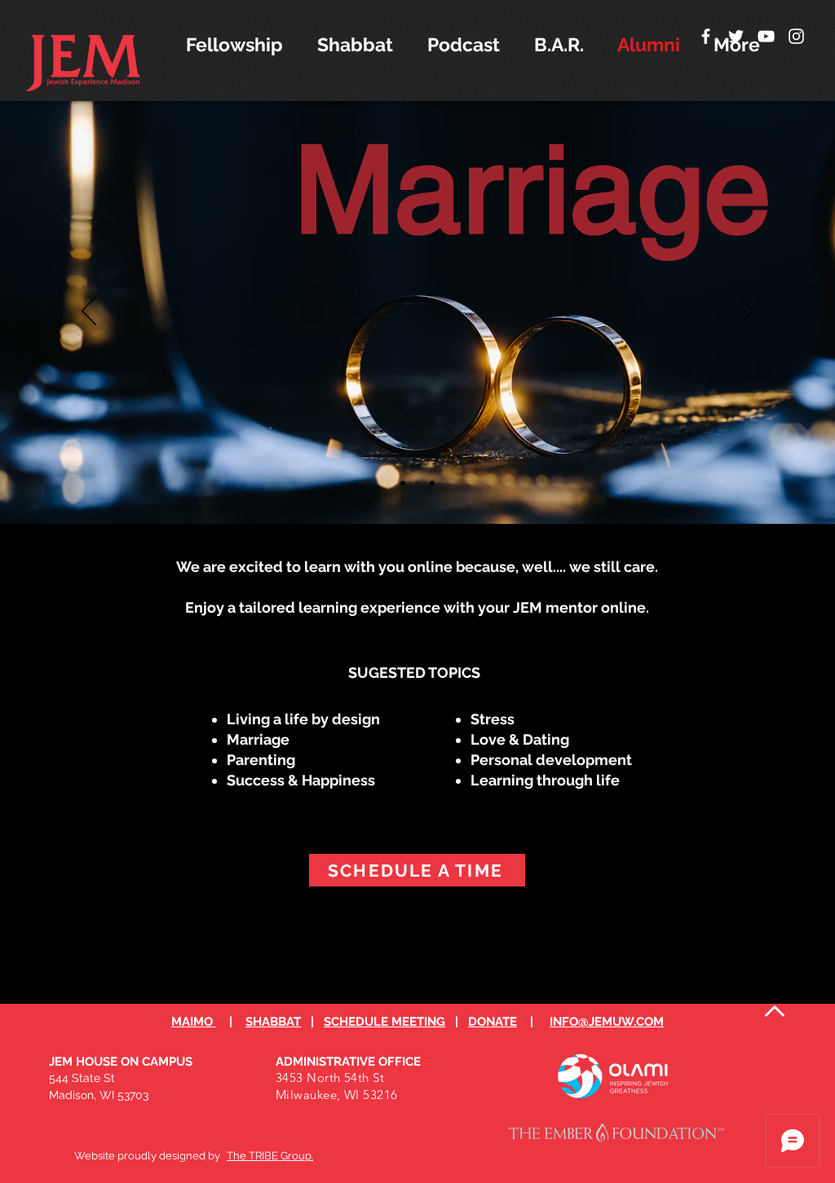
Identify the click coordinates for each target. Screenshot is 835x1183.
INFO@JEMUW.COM (607, 1021)
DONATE (492, 1021)
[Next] (746, 312)
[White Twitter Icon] (736, 36)
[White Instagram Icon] (796, 36)
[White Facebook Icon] (706, 36)
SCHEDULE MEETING (384, 1021)
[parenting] (402, 483)
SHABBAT (273, 1021)
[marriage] (417, 483)
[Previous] (89, 312)
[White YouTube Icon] (766, 36)
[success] (432, 483)
